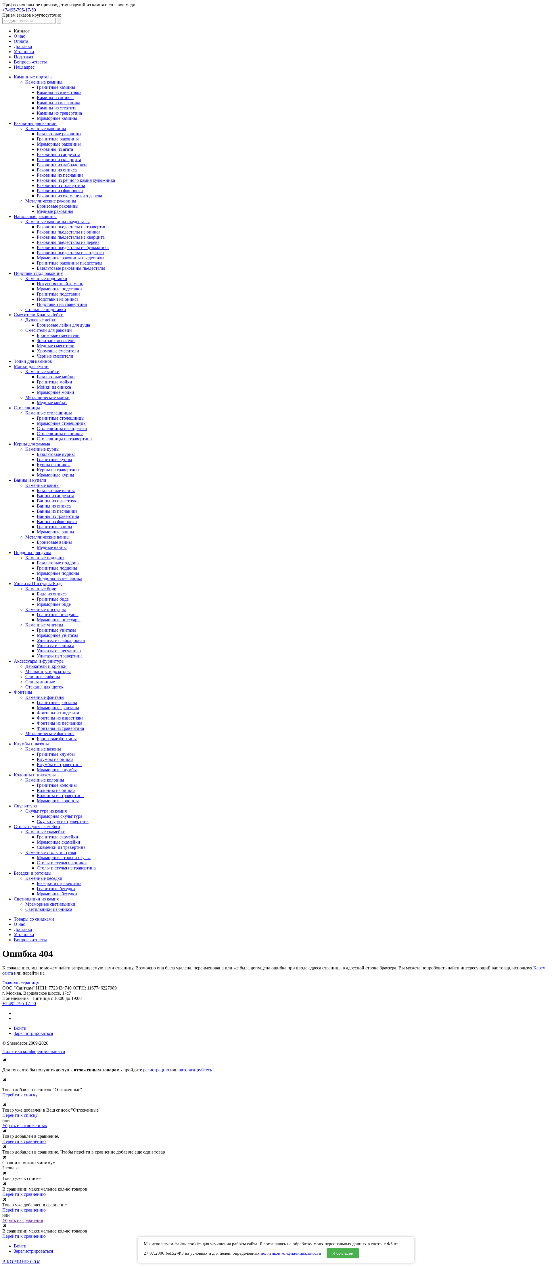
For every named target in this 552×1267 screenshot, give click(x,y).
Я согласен (342, 1253)
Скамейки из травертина (61, 847)
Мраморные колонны (58, 800)
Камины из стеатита (56, 107)
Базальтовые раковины (59, 133)
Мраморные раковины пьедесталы (70, 257)
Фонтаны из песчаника (59, 723)
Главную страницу (20, 982)
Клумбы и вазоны (31, 743)
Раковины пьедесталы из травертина (73, 226)
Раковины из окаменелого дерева (69, 195)
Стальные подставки (45, 309)
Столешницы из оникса (60, 433)
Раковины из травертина (61, 185)
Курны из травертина (58, 469)
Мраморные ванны (55, 531)
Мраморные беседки (57, 893)
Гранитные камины (56, 87)
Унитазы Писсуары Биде (38, 583)
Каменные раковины (45, 128)
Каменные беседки (43, 878)
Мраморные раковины (59, 144)
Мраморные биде (54, 604)
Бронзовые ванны (54, 542)
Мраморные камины (57, 118)
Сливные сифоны (42, 676)
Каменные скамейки (45, 831)
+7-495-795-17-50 (19, 9)
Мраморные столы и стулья (64, 857)
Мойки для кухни (31, 366)
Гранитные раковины (58, 138)
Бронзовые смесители (58, 335)
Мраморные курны (55, 475)
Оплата (21, 41)
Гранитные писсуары (57, 614)
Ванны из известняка (57, 500)
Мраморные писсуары (58, 619)
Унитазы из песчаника (59, 650)
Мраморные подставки (59, 288)
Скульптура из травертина (63, 821)
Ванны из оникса (54, 506)
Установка (24, 51)
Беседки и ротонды (32, 873)
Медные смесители (55, 345)
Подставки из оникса (57, 299)
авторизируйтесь (195, 1069)
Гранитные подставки (58, 294)
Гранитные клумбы (56, 754)
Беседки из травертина (59, 883)
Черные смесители (55, 356)
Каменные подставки (46, 278)
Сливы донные (40, 681)
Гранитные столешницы (61, 418)
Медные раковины (55, 211)
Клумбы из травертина (59, 764)
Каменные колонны (44, 780)
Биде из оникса (52, 593)
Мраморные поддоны (58, 573)
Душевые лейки (41, 319)
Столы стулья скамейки (37, 826)
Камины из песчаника (58, 102)
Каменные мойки (42, 371)
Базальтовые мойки (56, 376)
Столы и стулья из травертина (66, 867)
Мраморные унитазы (57, 635)
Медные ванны (52, 547)
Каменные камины (43, 82)
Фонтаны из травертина (60, 728)
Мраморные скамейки (58, 842)
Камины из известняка (59, 92)
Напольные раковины (35, 216)
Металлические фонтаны (49, 733)
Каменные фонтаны (44, 697)
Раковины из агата (55, 149)
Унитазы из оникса (55, 645)
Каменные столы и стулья (50, 852)
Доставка (23, 46)
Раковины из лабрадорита (62, 164)
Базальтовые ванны (56, 490)
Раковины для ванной (35, 123)
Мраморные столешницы (62, 423)
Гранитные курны (54, 459)
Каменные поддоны (44, 557)
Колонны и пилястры (35, 774)
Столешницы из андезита (62, 428)
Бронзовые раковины (57, 206)
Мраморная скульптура (59, 816)
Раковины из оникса (57, 169)
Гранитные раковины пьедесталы (69, 263)
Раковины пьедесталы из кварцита (71, 237)
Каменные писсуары (45, 609)
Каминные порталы (33, 76)
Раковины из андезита (58, 154)
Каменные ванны (42, 485)
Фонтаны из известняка (60, 718)
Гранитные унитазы (56, 630)
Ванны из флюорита (57, 521)
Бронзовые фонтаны (57, 738)
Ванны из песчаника (57, 511)
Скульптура (25, 805)
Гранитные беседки (56, 888)
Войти (20, 1028)
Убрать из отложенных (24, 1125)
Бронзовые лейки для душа (63, 325)
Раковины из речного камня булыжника (76, 180)
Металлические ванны (47, 537)
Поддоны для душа (32, 552)
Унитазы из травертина (60, 655)
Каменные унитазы (44, 624)
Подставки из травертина (62, 304)
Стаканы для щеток (44, 686)
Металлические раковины (50, 200)
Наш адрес (24, 67)
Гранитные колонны (57, 785)
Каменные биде (40, 588)
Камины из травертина (59, 113)
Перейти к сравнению (24, 1141)
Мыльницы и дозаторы (48, 671)
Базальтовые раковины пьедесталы (71, 268)
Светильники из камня (36, 898)
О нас (19, 36)
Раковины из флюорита (60, 190)
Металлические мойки (47, 397)
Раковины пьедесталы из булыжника (73, 247)
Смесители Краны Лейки (39, 314)
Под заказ (23, 56)
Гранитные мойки (54, 381)
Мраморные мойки (55, 392)
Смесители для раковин (48, 330)
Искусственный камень (60, 283)
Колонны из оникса (56, 790)
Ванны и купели (30, 480)
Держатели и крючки (46, 666)
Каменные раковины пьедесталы (57, 221)
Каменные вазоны (43, 749)
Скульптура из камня (46, 811)
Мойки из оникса (54, 387)
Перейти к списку (20, 1094)
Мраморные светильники (50, 904)
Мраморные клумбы (57, 769)
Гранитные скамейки (57, 836)
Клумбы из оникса (55, 759)
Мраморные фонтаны (58, 707)
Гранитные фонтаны (57, 702)
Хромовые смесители (58, 350)
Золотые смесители (56, 340)
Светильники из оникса (48, 909)
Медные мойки (52, 402)
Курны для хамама (32, 443)
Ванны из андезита (55, 495)
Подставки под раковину (38, 273)
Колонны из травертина (60, 795)
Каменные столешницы (48, 412)
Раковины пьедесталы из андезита (70, 252)
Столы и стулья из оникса (62, 862)
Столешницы (27, 407)
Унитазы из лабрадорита (61, 640)
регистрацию (156, 1069)
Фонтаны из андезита (58, 712)
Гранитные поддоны (57, 568)
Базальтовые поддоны (58, 562)
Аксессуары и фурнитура (39, 661)
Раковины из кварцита (59, 159)
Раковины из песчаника (60, 175)
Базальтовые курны (56, 454)
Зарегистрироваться (33, 1033)
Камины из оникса (55, 97)
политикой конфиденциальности (291, 1253)
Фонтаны (23, 692)
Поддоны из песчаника (59, 578)
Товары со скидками (34, 919)
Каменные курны (42, 449)
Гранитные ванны (54, 526)
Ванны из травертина (58, 516)
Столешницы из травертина (64, 438)
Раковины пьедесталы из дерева (68, 242)
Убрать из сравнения (22, 1220)
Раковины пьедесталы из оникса (68, 232)
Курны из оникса (53, 464)
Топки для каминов (33, 361)
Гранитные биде (53, 599)
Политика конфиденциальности (33, 1051)
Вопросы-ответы (30, 61)
